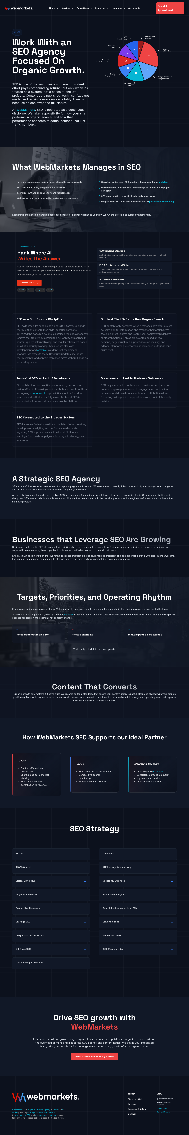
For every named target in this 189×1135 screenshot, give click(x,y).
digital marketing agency (39, 1110)
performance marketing (161, 201)
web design (49, 1112)
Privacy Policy (162, 1108)
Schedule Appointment (165, 8)
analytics (163, 182)
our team (69, 614)
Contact (132, 1114)
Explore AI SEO (27, 282)
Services (132, 1104)
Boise (55, 1110)
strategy (31, 1112)
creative (42, 350)
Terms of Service (163, 1112)
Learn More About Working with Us (94, 1056)
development (37, 393)
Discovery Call (135, 1099)
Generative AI (26, 247)
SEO (28, 1115)
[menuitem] (54, 8)
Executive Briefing (137, 1109)
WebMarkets (25, 110)
